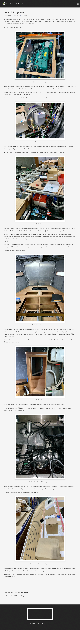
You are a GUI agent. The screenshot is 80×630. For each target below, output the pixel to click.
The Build (24, 15)
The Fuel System (23, 592)
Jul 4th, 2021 (8, 15)
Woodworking (19, 596)
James (17, 15)
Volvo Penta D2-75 (51, 86)
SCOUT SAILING (16, 4)
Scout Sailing (33, 623)
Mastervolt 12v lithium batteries (20, 231)
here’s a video (40, 89)
